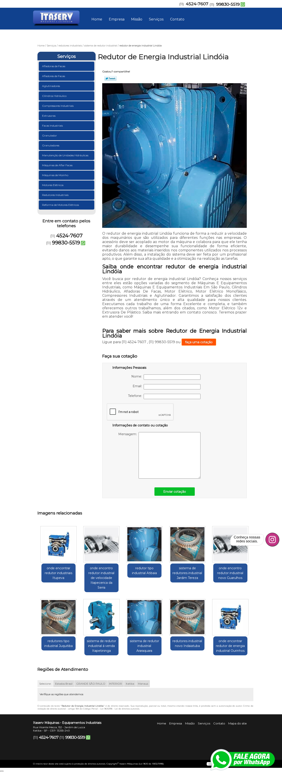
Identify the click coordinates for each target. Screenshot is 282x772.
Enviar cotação (174, 492)
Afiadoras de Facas (53, 66)
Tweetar (110, 78)
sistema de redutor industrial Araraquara (144, 646)
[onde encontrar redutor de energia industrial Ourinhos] (230, 617)
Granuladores (50, 145)
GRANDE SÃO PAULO (90, 683)
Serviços (156, 19)
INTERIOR (115, 683)
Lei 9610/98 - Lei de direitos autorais (119, 708)
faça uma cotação (199, 342)
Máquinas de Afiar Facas (57, 165)
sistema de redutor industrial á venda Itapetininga (101, 646)
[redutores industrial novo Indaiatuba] (187, 617)
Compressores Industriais (58, 105)
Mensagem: (128, 434)
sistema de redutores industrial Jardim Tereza (187, 573)
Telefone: (136, 396)
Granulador (49, 135)
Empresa (116, 19)
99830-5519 (228, 4)
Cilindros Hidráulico (54, 96)
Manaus (143, 683)
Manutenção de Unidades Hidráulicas (65, 155)
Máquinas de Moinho (55, 175)
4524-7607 (197, 3)
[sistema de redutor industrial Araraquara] (144, 617)
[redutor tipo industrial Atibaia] (144, 544)
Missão (136, 19)
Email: (138, 386)
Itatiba (130, 683)
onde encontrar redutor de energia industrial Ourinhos (230, 646)
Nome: (137, 376)
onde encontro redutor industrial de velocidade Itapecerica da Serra (101, 578)
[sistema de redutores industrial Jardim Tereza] (187, 544)
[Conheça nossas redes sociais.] (272, 539)
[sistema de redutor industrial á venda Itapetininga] (101, 617)
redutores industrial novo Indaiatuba (187, 643)
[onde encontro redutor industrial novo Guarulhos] (230, 544)
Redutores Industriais (55, 195)
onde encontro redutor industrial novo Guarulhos (230, 573)
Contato (177, 19)
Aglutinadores (51, 86)
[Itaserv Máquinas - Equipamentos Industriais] (58, 16)
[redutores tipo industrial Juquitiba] (58, 617)
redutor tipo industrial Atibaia (144, 570)
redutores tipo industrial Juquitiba (58, 643)
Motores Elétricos (52, 185)
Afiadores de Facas (53, 76)
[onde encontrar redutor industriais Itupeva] (58, 544)
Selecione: (45, 683)
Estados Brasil (63, 683)
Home (96, 19)
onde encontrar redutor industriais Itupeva (58, 573)
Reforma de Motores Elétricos (60, 204)
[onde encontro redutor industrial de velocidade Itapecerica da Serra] (101, 544)
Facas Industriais (52, 125)
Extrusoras (49, 115)
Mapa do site (237, 723)
